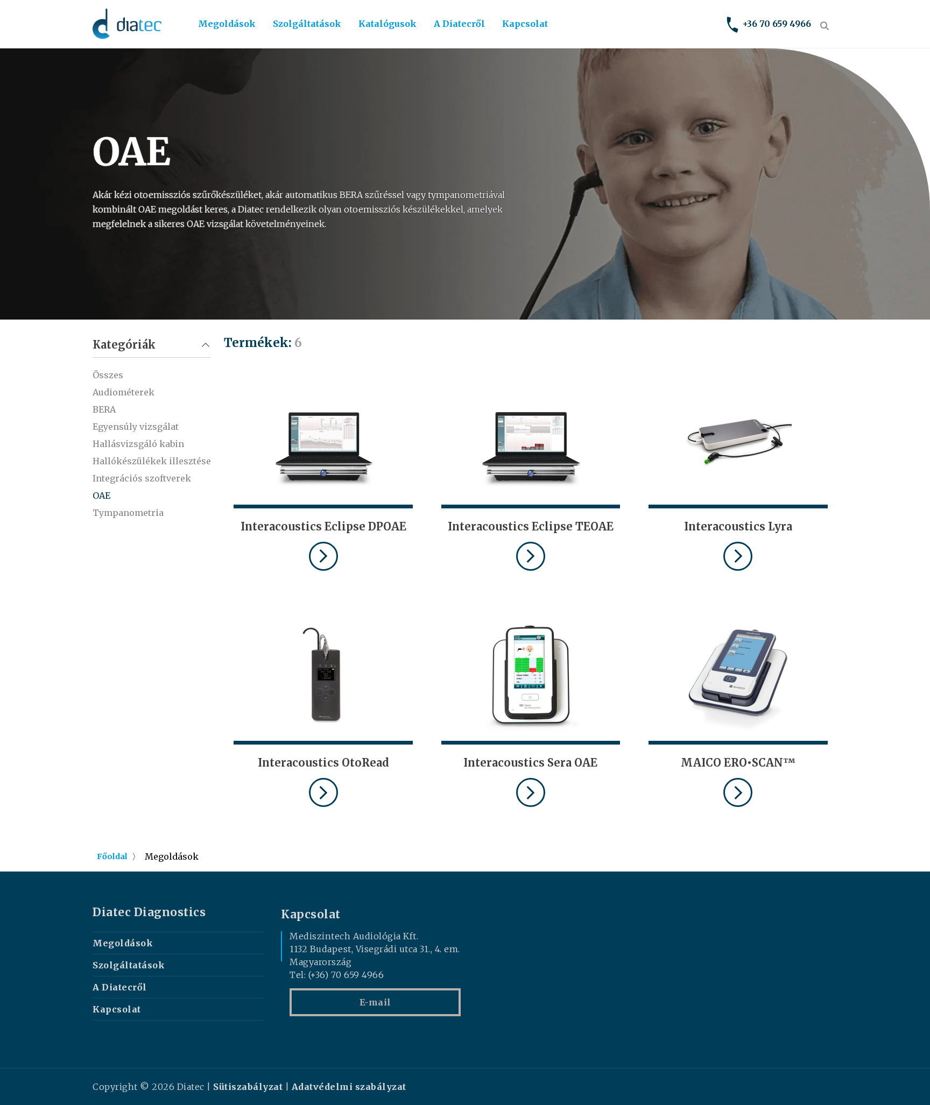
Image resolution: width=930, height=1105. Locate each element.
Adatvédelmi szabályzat (349, 1086)
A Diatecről (459, 23)
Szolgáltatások (307, 23)
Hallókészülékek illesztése (152, 461)
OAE (101, 495)
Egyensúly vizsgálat (136, 426)
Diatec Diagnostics (149, 912)
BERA (104, 409)
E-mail (375, 1002)
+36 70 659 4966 (776, 23)
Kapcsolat (525, 23)
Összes (108, 375)
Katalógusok (387, 23)
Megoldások (227, 23)
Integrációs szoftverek (142, 478)
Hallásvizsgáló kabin (138, 443)
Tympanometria (128, 512)
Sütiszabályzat (248, 1086)
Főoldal (112, 856)
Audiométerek (123, 392)
